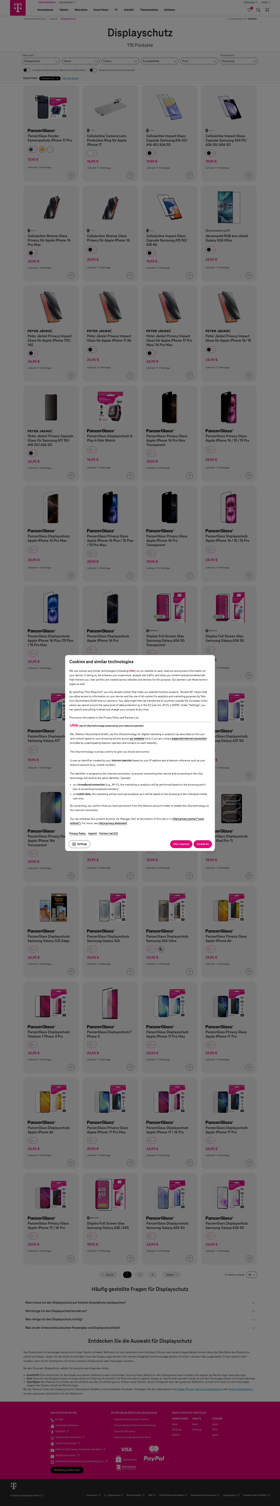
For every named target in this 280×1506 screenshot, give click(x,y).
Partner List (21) (108, 833)
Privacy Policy (77, 833)
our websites (137, 738)
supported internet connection (189, 738)
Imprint (92, 833)
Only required (181, 844)
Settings (82, 844)
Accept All (203, 844)
